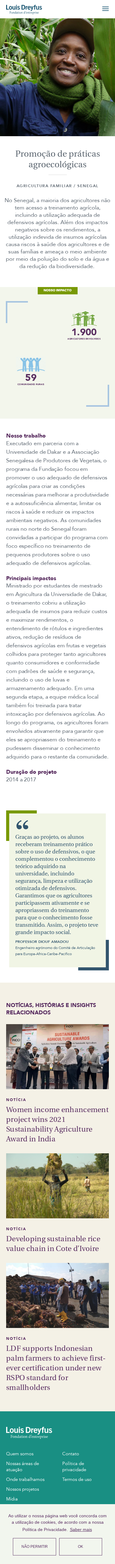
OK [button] (80, 1546)
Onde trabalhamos (25, 1479)
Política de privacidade (74, 1466)
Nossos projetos (22, 1489)
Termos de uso (77, 1479)
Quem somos (19, 1454)
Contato (70, 1454)
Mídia (12, 1499)
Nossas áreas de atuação (22, 1466)
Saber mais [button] (81, 1529)
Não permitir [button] (34, 1546)
